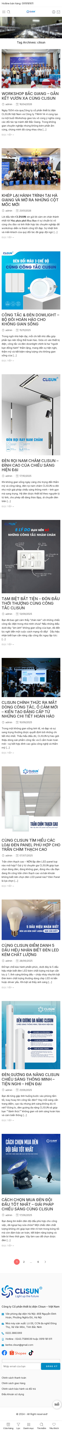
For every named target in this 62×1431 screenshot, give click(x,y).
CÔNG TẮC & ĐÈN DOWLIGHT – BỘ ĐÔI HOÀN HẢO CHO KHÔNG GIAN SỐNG (30, 320)
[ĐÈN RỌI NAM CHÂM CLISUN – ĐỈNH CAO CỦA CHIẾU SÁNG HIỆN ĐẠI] (31, 414)
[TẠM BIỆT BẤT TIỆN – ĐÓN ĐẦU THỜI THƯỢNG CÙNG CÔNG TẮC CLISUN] (31, 556)
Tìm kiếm (41, 1428)
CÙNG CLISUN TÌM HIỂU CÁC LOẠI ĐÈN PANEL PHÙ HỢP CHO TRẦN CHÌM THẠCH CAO (31, 845)
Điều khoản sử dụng (13, 1394)
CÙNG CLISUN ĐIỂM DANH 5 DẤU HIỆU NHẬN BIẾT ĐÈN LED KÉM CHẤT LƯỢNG (30, 950)
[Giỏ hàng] (58, 12)
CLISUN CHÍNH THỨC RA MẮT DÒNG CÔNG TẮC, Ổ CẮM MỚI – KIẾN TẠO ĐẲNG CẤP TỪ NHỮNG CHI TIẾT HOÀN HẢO (30, 709)
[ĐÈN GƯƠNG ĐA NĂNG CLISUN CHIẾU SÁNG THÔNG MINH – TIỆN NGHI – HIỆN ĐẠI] (31, 1035)
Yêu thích (54, 1428)
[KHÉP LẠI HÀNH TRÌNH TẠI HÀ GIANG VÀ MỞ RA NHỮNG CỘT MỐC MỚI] (31, 169)
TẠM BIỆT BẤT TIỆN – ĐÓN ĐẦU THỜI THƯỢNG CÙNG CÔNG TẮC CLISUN (31, 603)
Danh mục (28, 1428)
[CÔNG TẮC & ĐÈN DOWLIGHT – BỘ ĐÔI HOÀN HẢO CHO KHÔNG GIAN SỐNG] (31, 280)
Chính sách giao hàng (13, 1383)
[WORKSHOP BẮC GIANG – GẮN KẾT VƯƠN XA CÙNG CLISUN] (31, 68)
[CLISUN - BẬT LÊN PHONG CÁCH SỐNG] (31, 12)
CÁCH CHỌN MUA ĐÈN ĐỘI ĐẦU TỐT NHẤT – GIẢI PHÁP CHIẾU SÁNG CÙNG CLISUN (28, 1204)
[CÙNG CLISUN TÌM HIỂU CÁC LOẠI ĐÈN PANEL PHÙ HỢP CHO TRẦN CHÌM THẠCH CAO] (31, 800)
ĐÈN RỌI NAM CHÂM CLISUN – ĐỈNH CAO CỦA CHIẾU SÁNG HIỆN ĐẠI (30, 465)
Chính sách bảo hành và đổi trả (19, 1388)
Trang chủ (31, 30)
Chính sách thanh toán (14, 1377)
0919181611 (27, 3)
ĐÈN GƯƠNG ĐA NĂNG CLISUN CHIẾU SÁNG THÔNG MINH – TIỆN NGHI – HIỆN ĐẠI (30, 1079)
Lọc (18, 1428)
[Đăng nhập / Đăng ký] (54, 12)
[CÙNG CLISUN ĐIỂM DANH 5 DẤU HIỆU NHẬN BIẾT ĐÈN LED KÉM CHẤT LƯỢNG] (31, 920)
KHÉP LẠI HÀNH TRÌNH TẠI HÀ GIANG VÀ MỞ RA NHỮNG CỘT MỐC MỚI (30, 200)
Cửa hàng (8, 1428)
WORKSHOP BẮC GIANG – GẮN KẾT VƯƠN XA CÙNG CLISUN (30, 96)
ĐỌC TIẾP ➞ (8, 134)
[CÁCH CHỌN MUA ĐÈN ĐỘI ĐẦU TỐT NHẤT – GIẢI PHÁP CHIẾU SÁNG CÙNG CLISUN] (31, 1164)
